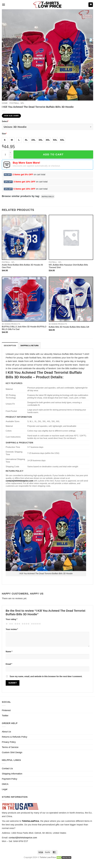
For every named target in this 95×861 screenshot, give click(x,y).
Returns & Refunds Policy (14, 737)
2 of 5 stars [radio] (10, 624)
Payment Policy (9, 779)
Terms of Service (10, 747)
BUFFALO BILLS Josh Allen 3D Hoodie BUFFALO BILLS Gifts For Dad (24, 328)
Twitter (5, 715)
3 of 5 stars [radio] (17, 624)
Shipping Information (12, 773)
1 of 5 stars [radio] (6, 624)
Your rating (11, 619)
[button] (3, 4)
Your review (12, 629)
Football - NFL (17, 103)
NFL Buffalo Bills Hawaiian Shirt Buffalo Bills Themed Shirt (68, 266)
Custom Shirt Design (12, 752)
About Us (6, 731)
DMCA (5, 784)
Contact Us (7, 768)
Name (9, 651)
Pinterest (6, 710)
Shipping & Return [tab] (29, 346)
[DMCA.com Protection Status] (63, 857)
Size (4, 133)
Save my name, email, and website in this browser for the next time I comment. (46, 676)
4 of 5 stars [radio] (25, 624)
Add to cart (53, 154)
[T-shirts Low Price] (47, 4)
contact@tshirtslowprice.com (23, 837)
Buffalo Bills (48, 196)
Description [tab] (10, 346)
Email (9, 664)
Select (5, 121)
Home (5, 103)
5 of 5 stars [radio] (35, 624)
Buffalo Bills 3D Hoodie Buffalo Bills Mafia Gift (69, 327)
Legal (4, 789)
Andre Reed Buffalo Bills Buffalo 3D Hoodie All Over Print (22, 266)
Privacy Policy (9, 742)
